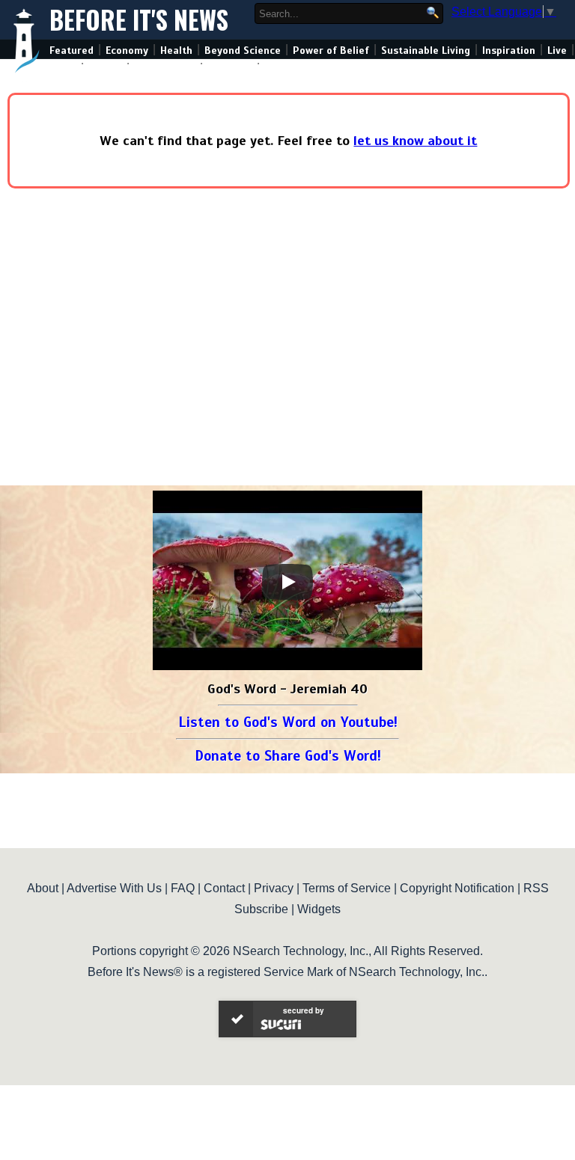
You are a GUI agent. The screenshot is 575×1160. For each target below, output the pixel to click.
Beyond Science (242, 50)
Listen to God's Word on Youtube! (288, 722)
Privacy (273, 888)
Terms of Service (346, 888)
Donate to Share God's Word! (288, 755)
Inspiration (508, 50)
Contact (224, 888)
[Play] (287, 582)
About (42, 888)
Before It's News (138, 19)
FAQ (183, 888)
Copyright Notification (457, 888)
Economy (127, 50)
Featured (71, 50)
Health (176, 50)
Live (557, 50)
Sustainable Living (425, 50)
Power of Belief (331, 50)
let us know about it (415, 140)
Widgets (319, 909)
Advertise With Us (114, 888)
